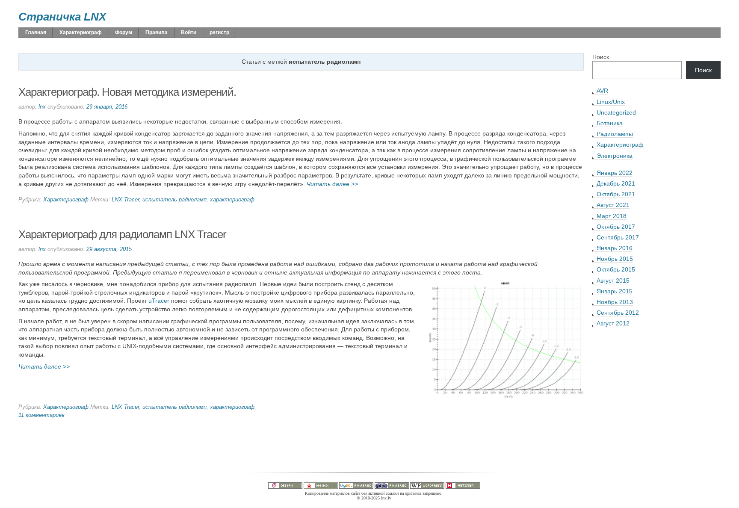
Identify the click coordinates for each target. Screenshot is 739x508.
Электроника (615, 155)
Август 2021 (613, 204)
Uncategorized (616, 112)
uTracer (158, 300)
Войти (188, 32)
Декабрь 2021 (616, 183)
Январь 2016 (615, 248)
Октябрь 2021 (616, 194)
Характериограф (80, 32)
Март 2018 (612, 216)
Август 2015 (613, 280)
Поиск (600, 56)
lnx (42, 107)
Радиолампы (615, 133)
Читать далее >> (332, 183)
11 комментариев (41, 415)
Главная (35, 32)
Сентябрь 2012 (618, 312)
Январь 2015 (615, 291)
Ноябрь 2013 (615, 301)
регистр (219, 32)
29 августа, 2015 (109, 249)
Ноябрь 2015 (615, 258)
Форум (123, 32)
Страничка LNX (62, 16)
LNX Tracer (125, 200)
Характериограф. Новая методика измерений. (127, 92)
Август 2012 (613, 323)
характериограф (232, 200)
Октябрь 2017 (616, 226)
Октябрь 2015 (616, 269)
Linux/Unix (611, 101)
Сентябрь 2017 (618, 237)
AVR (602, 90)
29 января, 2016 (106, 107)
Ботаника (610, 123)
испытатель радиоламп (174, 200)
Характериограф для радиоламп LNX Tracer (122, 234)
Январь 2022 (615, 172)
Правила (156, 32)
